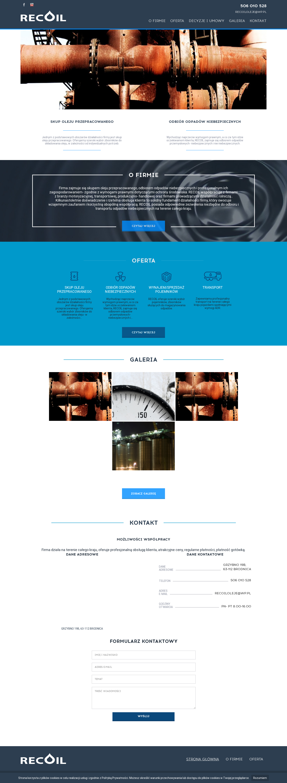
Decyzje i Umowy (206, 21)
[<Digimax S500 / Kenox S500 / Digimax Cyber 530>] (143, 396)
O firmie (157, 21)
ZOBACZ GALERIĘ (143, 494)
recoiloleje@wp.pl (250, 12)
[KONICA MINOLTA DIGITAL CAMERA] (143, 446)
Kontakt (258, 21)
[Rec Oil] (43, 15)
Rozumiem (260, 777)
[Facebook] (24, 4)
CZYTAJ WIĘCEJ (143, 226)
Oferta (177, 21)
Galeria (237, 21)
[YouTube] (31, 4)
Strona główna (202, 759)
